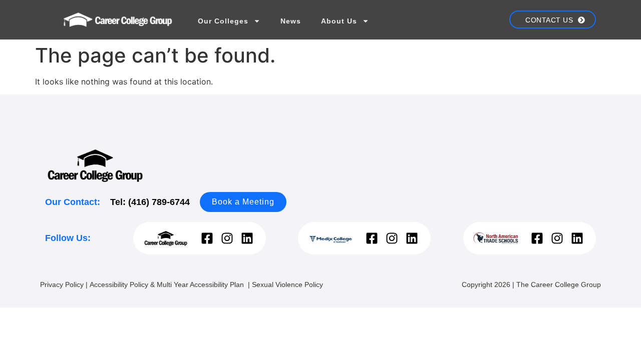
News (290, 21)
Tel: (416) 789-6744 (150, 202)
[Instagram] (227, 238)
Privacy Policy (62, 284)
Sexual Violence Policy (287, 284)
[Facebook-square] (207, 238)
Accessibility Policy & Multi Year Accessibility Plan (168, 284)
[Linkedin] (247, 238)
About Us (339, 21)
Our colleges (223, 21)
